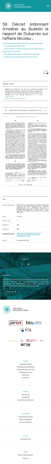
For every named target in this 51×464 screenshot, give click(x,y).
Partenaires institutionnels (25, 369)
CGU (25, 452)
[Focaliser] (47, 89)
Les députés (25, 397)
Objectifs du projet (26, 364)
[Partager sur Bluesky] (47, 73)
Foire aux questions (25, 422)
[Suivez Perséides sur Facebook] (22, 264)
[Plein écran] (45, 110)
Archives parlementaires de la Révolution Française (22, 43)
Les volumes (25, 394)
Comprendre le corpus (25, 417)
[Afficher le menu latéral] (5, 110)
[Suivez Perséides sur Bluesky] (28, 264)
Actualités (25, 377)
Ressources (25, 375)
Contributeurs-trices (25, 372)
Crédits (25, 458)
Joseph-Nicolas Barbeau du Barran (15, 98)
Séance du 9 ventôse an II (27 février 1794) (20, 57)
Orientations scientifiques (25, 367)
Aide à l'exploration (25, 419)
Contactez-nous (25, 439)
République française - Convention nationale (21, 54)
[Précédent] (23, 181)
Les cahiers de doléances (25, 400)
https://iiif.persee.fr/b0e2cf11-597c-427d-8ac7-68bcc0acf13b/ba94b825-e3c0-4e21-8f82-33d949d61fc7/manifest (29, 235)
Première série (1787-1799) (14, 46)
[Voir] (32, 38)
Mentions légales (25, 455)
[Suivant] (28, 181)
